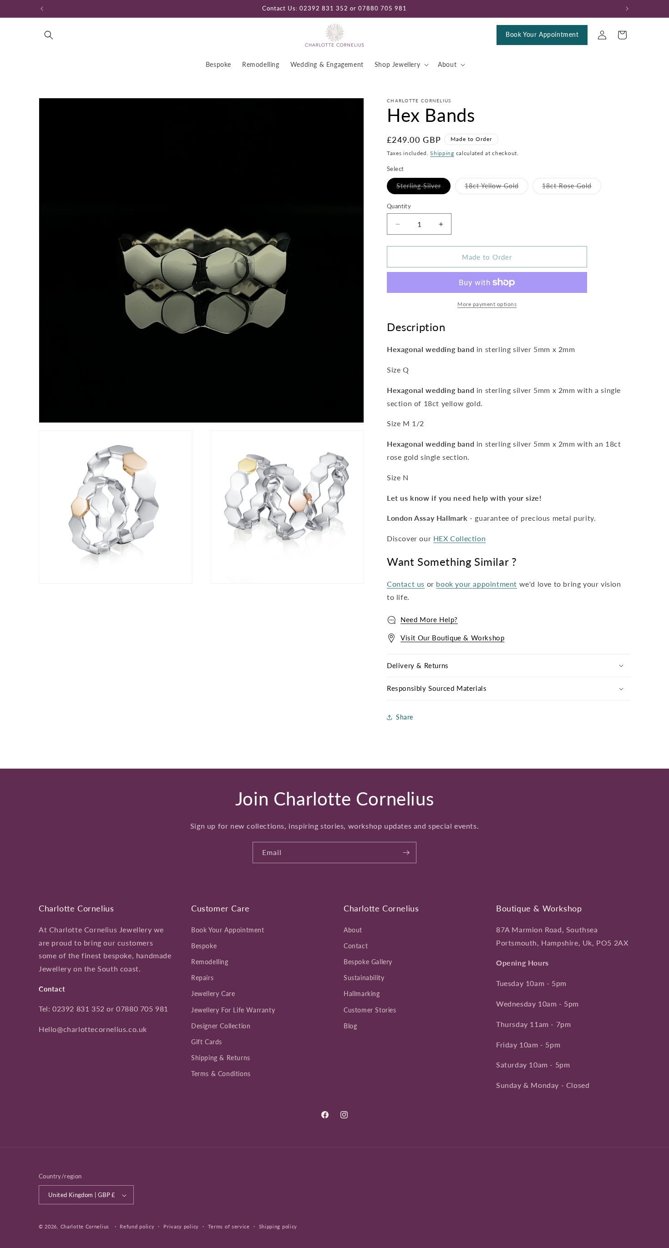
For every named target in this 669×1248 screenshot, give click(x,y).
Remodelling (209, 961)
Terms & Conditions (221, 1073)
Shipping (442, 153)
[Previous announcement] (42, 8)
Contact (356, 945)
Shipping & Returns (220, 1057)
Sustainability (364, 977)
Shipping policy (278, 1226)
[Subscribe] (406, 852)
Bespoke (204, 945)
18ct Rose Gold (571, 187)
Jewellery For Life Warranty (233, 1009)
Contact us (406, 583)
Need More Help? (429, 619)
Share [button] (404, 717)
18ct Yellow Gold (496, 187)
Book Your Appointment (542, 34)
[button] (49, 35)
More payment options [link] (487, 304)
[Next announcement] (627, 8)
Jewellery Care (213, 993)
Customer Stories (370, 1009)
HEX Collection (459, 538)
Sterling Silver (423, 187)
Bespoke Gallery (368, 961)
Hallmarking (362, 993)
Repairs (202, 977)
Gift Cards (206, 1041)
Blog (350, 1025)
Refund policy (137, 1226)
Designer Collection (220, 1025)
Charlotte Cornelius (85, 1227)
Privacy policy (181, 1226)
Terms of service (229, 1226)
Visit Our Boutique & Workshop (452, 638)
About (353, 929)
